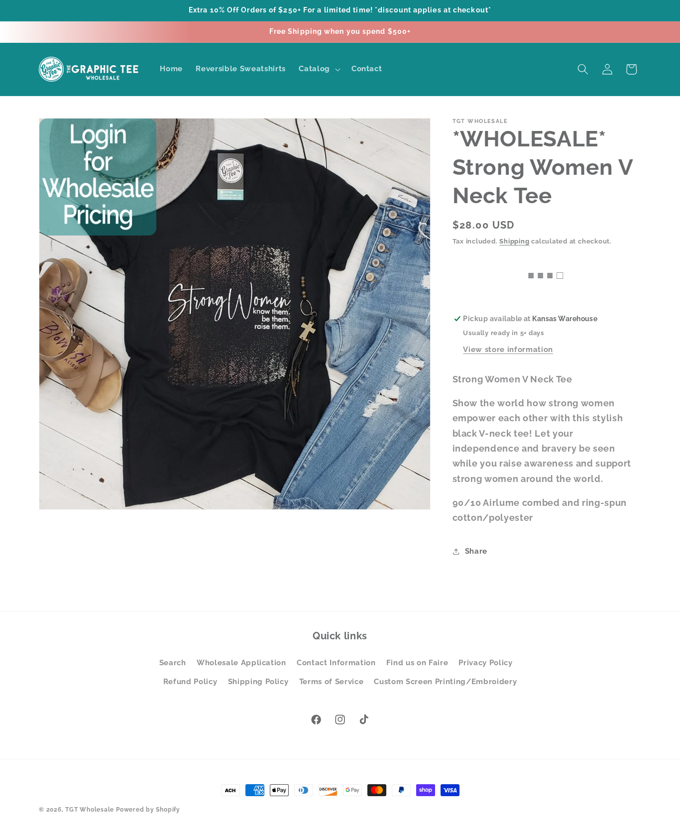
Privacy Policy (485, 662)
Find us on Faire (417, 662)
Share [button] (476, 551)
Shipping (514, 241)
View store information (508, 349)
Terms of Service (331, 681)
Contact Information (336, 662)
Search (172, 662)
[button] (318, 69)
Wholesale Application (241, 662)
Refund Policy (190, 681)
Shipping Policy (258, 681)
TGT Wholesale (89, 809)
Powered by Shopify (148, 809)
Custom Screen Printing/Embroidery (445, 681)
